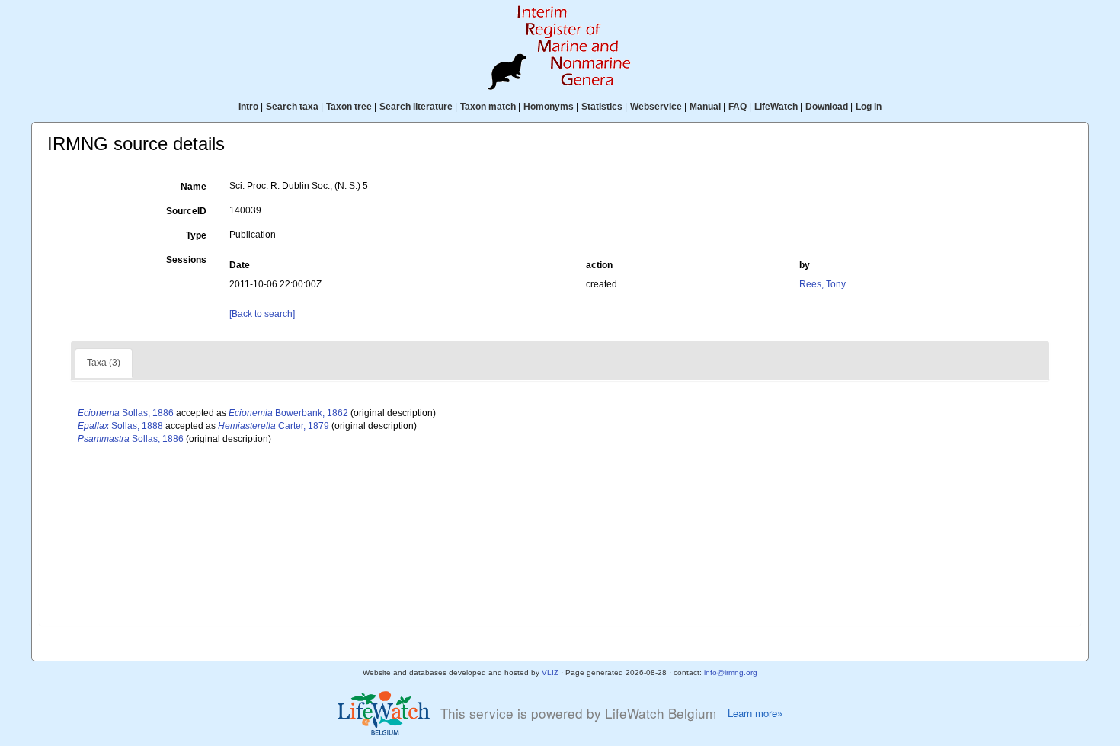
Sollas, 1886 (126, 413)
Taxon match (488, 106)
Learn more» (755, 713)
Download (826, 106)
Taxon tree (349, 106)
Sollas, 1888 (120, 426)
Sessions (186, 260)
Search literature (416, 106)
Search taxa (292, 106)
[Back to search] (262, 314)
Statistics (601, 106)
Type (196, 235)
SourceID (186, 211)
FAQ (737, 106)
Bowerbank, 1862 (288, 413)
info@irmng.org (730, 672)
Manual (705, 106)
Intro (248, 106)
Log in (869, 106)
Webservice (656, 106)
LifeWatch (776, 106)
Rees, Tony (822, 284)
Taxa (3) (103, 362)
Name (193, 186)
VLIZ (550, 672)
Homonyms (548, 106)
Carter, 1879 (273, 426)
